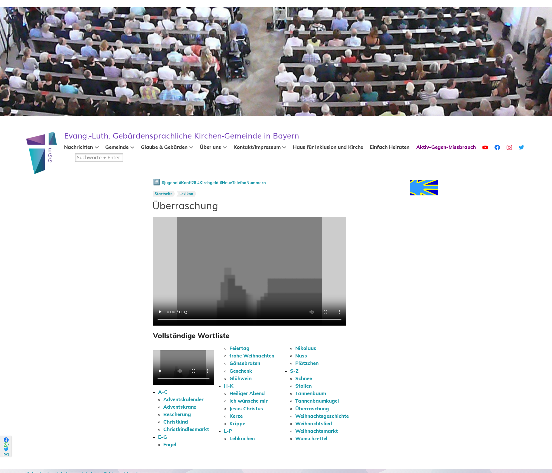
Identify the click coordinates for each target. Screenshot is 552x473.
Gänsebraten (244, 363)
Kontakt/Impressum (257, 147)
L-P (228, 431)
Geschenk (240, 371)
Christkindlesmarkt (186, 429)
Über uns (210, 147)
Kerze (236, 416)
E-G (162, 437)
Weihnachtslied (313, 424)
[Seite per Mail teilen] (6, 453)
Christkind (175, 422)
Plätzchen (307, 363)
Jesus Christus (246, 409)
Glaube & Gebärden (164, 147)
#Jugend (170, 183)
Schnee (303, 378)
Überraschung (312, 409)
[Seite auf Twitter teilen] (6, 449)
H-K (228, 386)
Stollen (303, 386)
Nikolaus (305, 348)
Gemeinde (117, 147)
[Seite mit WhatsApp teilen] (6, 444)
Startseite (163, 194)
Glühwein (240, 378)
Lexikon (186, 194)
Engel (169, 445)
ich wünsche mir (248, 401)
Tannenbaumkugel (317, 401)
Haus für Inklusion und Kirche (328, 147)
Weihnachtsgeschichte (322, 416)
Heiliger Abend (247, 393)
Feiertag (239, 348)
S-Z (294, 371)
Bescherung (177, 414)
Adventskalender (183, 399)
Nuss (301, 356)
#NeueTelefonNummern (243, 183)
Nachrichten (78, 147)
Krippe (237, 424)
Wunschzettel (311, 439)
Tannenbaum (310, 393)
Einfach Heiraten (389, 147)
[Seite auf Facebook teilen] (6, 439)
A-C (163, 392)
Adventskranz (179, 407)
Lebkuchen (242, 439)
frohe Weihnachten (251, 356)
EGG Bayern (181, 136)
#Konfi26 (187, 183)
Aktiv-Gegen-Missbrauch (446, 147)
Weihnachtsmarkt (316, 431)
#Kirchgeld (207, 183)
